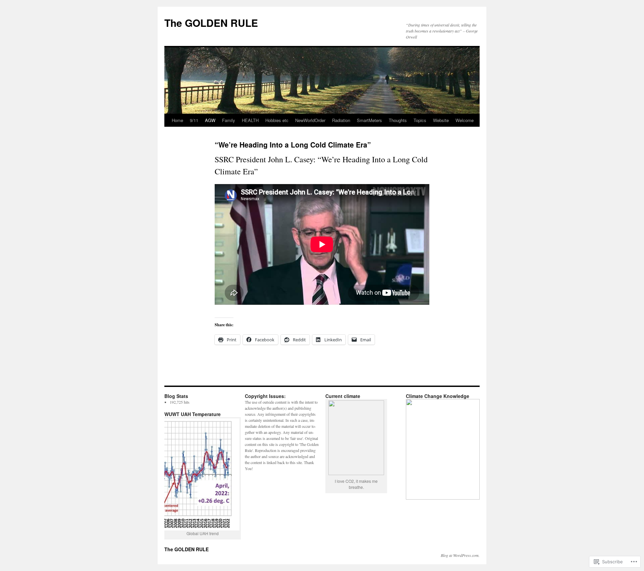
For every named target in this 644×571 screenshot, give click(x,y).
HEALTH (250, 120)
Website (441, 120)
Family (228, 120)
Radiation (341, 120)
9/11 (194, 120)
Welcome (464, 120)
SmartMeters (369, 120)
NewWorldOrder (310, 120)
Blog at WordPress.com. (460, 555)
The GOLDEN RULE (211, 22)
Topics (420, 120)
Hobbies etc (276, 120)
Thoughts (398, 120)
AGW (210, 120)
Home (177, 120)
